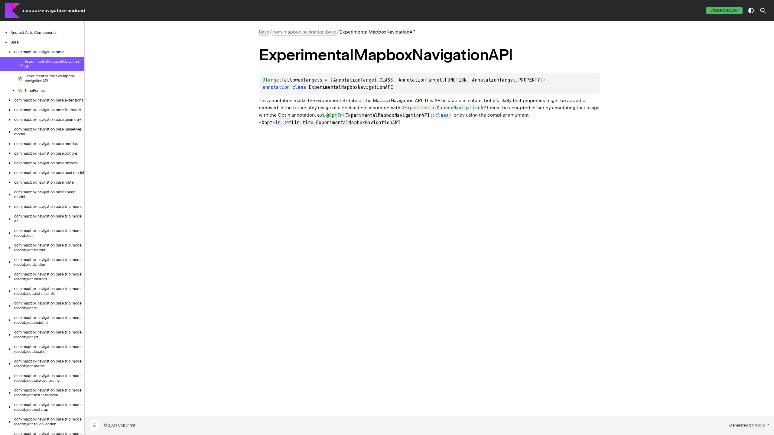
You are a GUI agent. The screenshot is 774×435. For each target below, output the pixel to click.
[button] (763, 11)
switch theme (751, 11)
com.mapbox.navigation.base (304, 32)
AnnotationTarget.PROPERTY (506, 80)
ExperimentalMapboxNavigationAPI (351, 87)
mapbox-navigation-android (53, 10)
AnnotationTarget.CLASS (363, 80)
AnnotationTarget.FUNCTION (432, 80)
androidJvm (724, 10)
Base (264, 32)
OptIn (284, 115)
